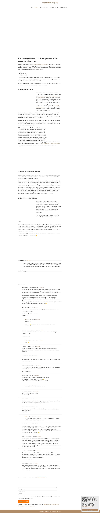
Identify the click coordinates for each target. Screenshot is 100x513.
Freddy (28, 260)
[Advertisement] (39, 160)
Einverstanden (90, 510)
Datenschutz (58, 511)
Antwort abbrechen (41, 477)
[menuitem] (33, 7)
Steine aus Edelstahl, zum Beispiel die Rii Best (50, 143)
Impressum (54, 511)
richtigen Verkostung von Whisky (41, 64)
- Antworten (42, 287)
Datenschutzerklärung (87, 506)
